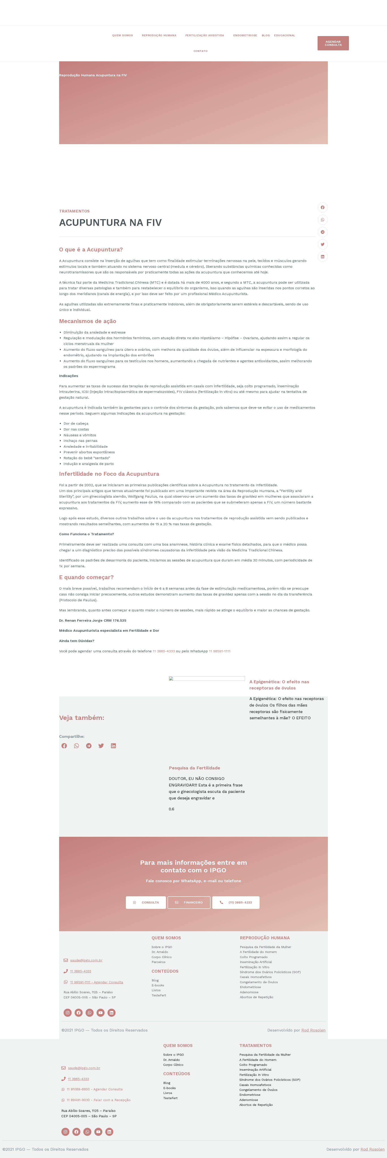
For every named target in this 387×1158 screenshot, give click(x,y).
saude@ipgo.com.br (86, 960)
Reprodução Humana (77, 75)
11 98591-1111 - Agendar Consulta (96, 982)
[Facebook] (79, 1013)
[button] (333, 43)
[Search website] (217, 51)
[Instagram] (68, 1013)
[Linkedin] (112, 1013)
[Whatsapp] (90, 1013)
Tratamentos (74, 211)
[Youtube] (101, 1013)
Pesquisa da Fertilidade (194, 768)
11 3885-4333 (164, 651)
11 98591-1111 (219, 651)
